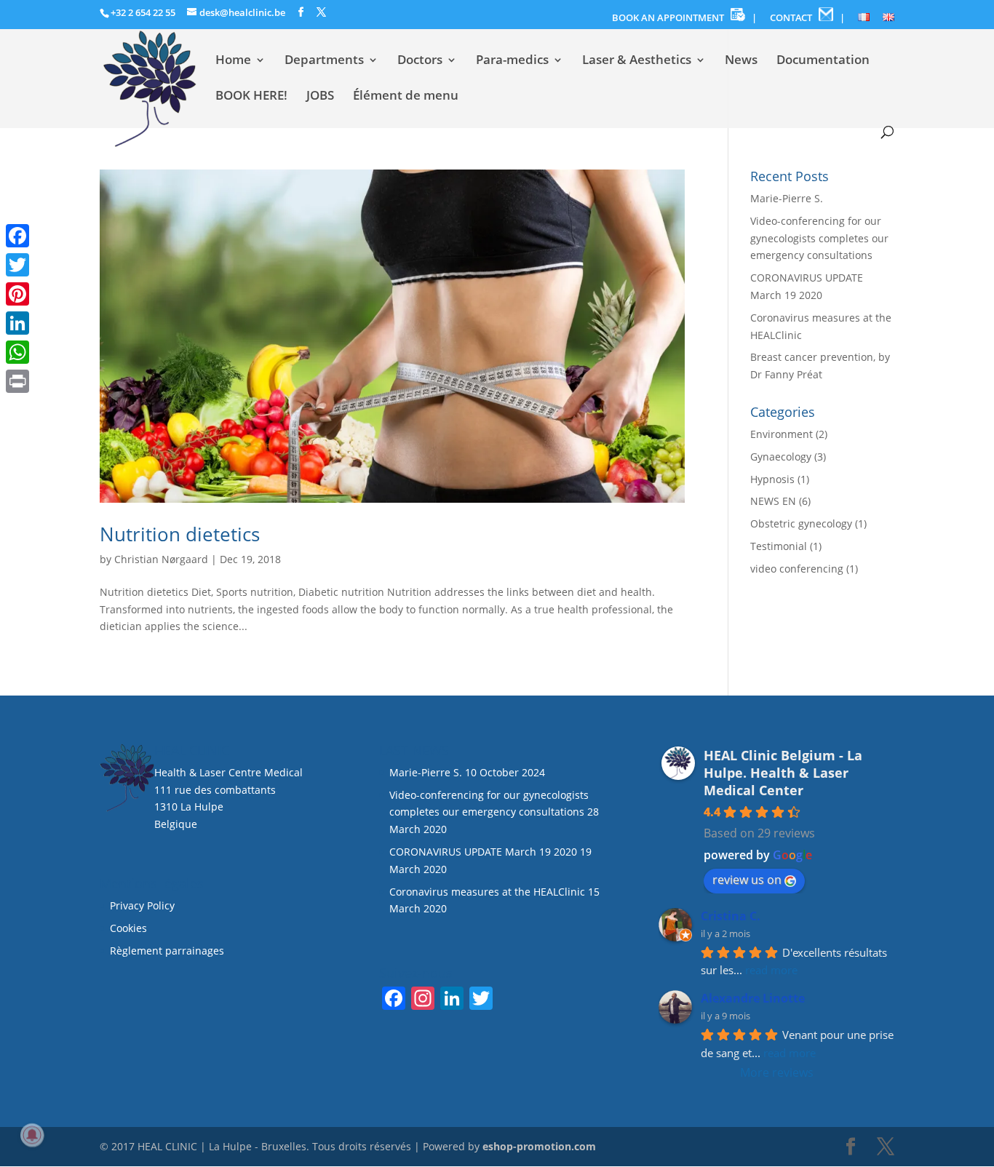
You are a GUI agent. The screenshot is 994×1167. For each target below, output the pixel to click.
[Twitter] (17, 264)
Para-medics (512, 61)
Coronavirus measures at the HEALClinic (487, 892)
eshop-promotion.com (539, 1146)
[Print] (17, 381)
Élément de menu (405, 96)
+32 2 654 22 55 (143, 12)
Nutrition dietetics (180, 534)
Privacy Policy (142, 905)
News (741, 61)
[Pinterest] (17, 293)
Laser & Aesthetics (636, 61)
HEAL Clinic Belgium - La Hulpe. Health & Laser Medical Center (783, 772)
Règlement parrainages (167, 950)
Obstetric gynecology (801, 523)
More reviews (777, 1072)
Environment (781, 434)
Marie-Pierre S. (786, 198)
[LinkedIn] (17, 323)
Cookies (130, 928)
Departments (324, 61)
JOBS (320, 96)
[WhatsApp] (17, 352)
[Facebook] (17, 235)
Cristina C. (730, 916)
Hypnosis (772, 479)
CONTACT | (807, 17)
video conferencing (796, 568)
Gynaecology (780, 456)
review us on (747, 880)
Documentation (823, 61)
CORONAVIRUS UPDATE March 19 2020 (483, 852)
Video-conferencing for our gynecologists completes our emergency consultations (819, 238)
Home (233, 61)
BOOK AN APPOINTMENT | (684, 17)
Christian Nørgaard (161, 559)
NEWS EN (773, 501)
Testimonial (778, 546)
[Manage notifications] (32, 1135)
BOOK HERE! (251, 96)
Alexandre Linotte (753, 998)
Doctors (419, 61)
